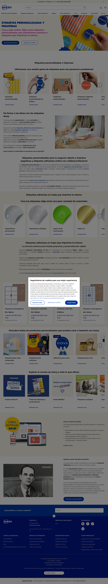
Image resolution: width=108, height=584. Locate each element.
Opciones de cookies (54, 302)
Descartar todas (37, 302)
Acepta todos (71, 302)
